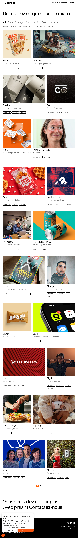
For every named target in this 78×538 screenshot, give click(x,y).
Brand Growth (10, 26)
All (4, 22)
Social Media (39, 26)
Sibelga (50, 286)
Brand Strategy (15, 22)
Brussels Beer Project (43, 241)
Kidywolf (37, 425)
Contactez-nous (45, 507)
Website (66, 112)
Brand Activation (50, 22)
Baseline (35, 249)
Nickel (6, 149)
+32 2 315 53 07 (70, 528)
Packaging (24, 68)
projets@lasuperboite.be (68, 526)
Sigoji (49, 378)
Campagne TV (17, 293)
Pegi (5, 197)
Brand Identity (33, 22)
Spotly (36, 333)
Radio (51, 26)
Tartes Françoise (11, 425)
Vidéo (44, 68)
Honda (6, 378)
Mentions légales (7, 532)
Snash (6, 333)
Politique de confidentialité (19, 532)
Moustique (8, 286)
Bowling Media (54, 197)
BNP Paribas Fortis (41, 149)
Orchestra (37, 60)
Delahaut (7, 105)
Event (15, 160)
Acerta (6, 470)
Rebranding (25, 26)
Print (44, 157)
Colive (50, 105)
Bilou (5, 60)
